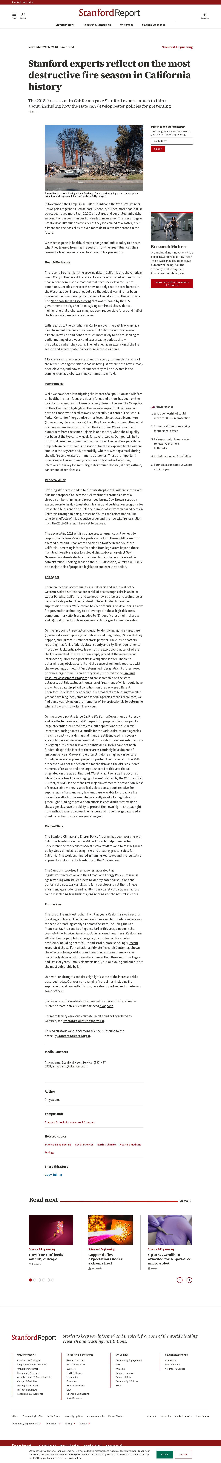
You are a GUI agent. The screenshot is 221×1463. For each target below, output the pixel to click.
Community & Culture (127, 1381)
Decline (183, 1454)
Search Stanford (93, 1445)
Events (119, 1385)
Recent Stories (115, 1416)
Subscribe (165, 1416)
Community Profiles (33, 1416)
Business (71, 1369)
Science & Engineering (177, 47)
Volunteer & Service (175, 1369)
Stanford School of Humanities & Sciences (70, 1122)
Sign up (158, 148)
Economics (72, 1377)
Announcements (95, 1416)
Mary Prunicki (54, 384)
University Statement (28, 1369)
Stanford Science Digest (73, 1036)
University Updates (73, 1416)
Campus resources (125, 1373)
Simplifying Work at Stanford (32, 1364)
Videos (15, 1416)
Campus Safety (123, 1377)
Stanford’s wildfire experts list (83, 1021)
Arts (118, 1364)
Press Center (202, 1416)
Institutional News (27, 1389)
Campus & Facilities (27, 1381)
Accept (164, 1454)
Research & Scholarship (97, 25)
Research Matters (76, 1360)
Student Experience (153, 25)
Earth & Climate (106, 1145)
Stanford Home (47, 1445)
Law (69, 1389)
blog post (106, 1006)
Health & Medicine (130, 1145)
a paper (121, 928)
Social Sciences (84, 1145)
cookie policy (74, 1458)
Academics (170, 1360)
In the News (53, 1416)
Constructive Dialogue (28, 1360)
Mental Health (172, 1364)
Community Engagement (129, 1360)
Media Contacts (183, 1416)
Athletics (120, 1369)
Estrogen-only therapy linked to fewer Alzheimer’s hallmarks (172, 443)
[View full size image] (94, 158)
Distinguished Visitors (28, 1385)
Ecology (49, 1152)
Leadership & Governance (30, 1394)
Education (72, 1381)
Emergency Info (114, 1445)
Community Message (28, 1373)
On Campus (126, 25)
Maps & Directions (70, 1445)
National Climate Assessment (71, 301)
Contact (151, 1416)
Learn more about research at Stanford (172, 283)
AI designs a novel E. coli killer (172, 456)
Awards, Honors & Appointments (34, 1377)
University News (65, 25)
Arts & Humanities (76, 1364)
